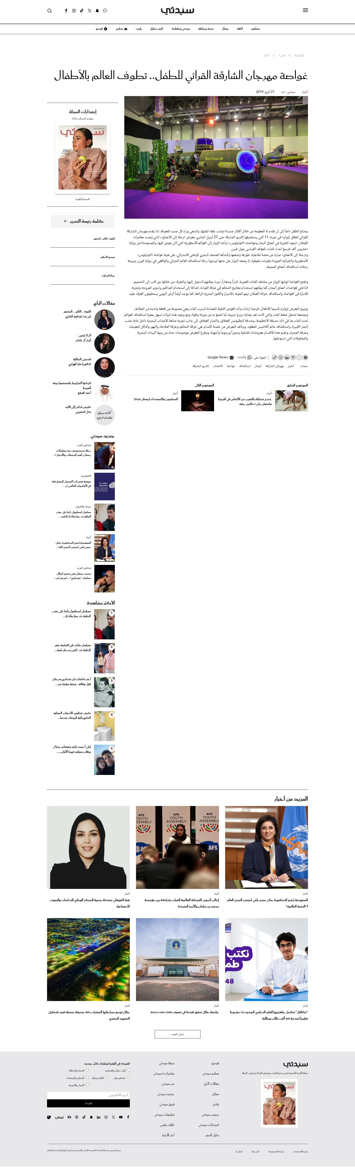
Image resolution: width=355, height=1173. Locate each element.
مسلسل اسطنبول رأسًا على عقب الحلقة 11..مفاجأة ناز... (71, 614)
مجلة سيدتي (166, 1063)
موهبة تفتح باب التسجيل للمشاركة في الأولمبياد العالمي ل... (71, 483)
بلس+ (139, 28)
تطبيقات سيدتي (164, 1115)
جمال (225, 28)
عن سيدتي (167, 1084)
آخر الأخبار (168, 1135)
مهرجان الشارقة (275, 366)
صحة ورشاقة (206, 28)
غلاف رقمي (167, 1125)
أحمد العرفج (84, 393)
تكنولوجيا (86, 476)
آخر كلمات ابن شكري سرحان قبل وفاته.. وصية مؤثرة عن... (71, 682)
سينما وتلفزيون (83, 506)
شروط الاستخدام (300, 1151)
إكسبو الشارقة (200, 366)
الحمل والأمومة (76, 1085)
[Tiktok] (82, 11)
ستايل (215, 1094)
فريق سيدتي (166, 1104)
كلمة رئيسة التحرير (87, 221)
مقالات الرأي (104, 303)
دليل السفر (212, 1135)
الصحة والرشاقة (76, 1070)
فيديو (99, 28)
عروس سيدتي (210, 1115)
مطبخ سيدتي (210, 1073)
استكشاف (245, 366)
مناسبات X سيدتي (163, 1073)
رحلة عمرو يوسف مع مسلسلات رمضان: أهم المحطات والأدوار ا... (72, 453)
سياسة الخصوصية (276, 1151)
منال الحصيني (83, 412)
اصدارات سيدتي (209, 1125)
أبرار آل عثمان (83, 340)
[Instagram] (74, 11)
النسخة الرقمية (83, 199)
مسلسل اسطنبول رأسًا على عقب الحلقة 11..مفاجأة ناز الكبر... (73, 514)
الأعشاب (218, 366)
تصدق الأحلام (107, 257)
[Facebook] (66, 11)
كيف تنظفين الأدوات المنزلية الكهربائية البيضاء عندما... (72, 716)
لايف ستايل (156, 28)
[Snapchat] (97, 11)
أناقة (240, 28)
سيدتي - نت (288, 92)
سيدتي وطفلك (180, 28)
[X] (89, 11)
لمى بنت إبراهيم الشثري (78, 316)
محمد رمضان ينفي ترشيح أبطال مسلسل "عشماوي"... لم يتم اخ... (72, 576)
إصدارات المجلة (82, 112)
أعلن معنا (255, 1151)
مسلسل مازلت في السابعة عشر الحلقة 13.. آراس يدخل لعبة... (72, 648)
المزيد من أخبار (291, 799)
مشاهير (255, 28)
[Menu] (305, 10)
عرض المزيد (177, 1034)
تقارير (216, 1104)
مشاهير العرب (84, 445)
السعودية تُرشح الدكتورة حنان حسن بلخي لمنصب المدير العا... (73, 545)
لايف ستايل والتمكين (115, 1070)
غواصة (231, 366)
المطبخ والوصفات (75, 1078)
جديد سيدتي (103, 436)
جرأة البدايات (108, 276)
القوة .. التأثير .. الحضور (104, 239)
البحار (258, 366)
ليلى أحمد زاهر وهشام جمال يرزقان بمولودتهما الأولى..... (72, 749)
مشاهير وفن (120, 1078)
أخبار (305, 92)
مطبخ (119, 28)
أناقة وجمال (98, 1078)
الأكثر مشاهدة (101, 603)
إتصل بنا (239, 1151)
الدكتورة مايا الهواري (80, 364)
